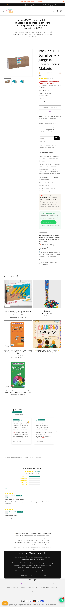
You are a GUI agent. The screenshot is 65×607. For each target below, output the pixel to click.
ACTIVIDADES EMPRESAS (42, 584)
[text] (32, 2)
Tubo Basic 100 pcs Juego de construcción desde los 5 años (47, 310)
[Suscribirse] (45, 575)
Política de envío (23, 605)
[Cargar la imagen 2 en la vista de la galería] (14, 82)
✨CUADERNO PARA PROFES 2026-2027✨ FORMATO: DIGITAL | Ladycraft (47, 351)
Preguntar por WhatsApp (48, 222)
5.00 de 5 (37, 471)
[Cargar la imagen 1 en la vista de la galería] (7, 82)
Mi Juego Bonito (17, 604)
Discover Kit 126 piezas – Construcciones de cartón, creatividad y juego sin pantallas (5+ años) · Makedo (18, 311)
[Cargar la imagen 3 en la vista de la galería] (22, 82)
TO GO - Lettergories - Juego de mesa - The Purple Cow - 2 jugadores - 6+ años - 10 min (18, 391)
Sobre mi (54, 584)
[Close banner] (63, 2)
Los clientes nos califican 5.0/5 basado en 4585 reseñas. (22, 457)
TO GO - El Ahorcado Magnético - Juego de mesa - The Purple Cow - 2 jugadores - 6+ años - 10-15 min (18, 352)
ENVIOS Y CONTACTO (12, 584)
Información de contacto (41, 605)
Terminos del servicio (13, 587)
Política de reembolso (38, 604)
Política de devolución (42, 587)
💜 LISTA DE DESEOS (27, 584)
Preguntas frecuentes (27, 587)
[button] (3, 11)
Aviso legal (31, 605)
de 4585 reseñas (17, 414)
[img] (33, 412)
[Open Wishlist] (57, 11)
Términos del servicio (12, 605)
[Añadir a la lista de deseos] (50, 111)
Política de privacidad (51, 604)
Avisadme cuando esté (56, 138)
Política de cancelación (54, 605)
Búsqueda (54, 587)
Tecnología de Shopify (26, 604)
